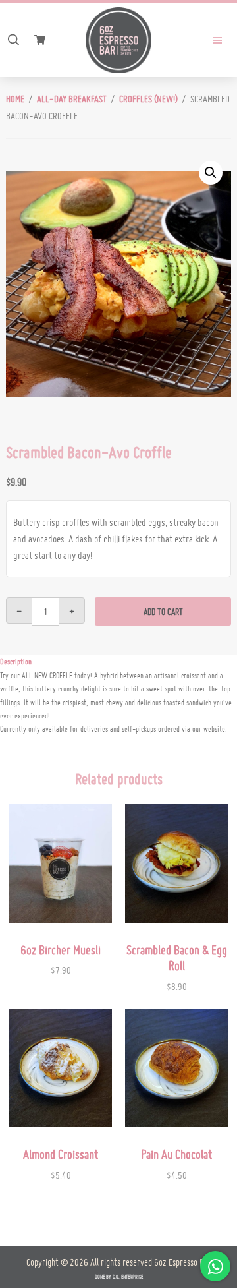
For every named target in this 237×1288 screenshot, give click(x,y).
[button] (211, 173)
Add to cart (163, 611)
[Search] (13, 40)
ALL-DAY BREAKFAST (72, 99)
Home (15, 99)
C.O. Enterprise (128, 1276)
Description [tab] (16, 661)
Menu (207, 40)
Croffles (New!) (148, 99)
